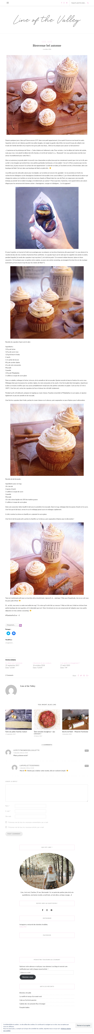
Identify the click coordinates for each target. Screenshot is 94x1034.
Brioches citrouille (25, 993)
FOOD (44, 41)
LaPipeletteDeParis (29, 765)
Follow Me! (23, 927)
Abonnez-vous (27, 977)
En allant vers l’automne (13, 663)
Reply (86, 750)
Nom (7, 806)
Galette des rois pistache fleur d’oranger (32, 1004)
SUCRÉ (49, 41)
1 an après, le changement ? (70, 663)
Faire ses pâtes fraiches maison (16, 732)
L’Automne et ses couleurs (42, 663)
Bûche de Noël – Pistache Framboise (75, 732)
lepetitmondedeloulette (26, 750)
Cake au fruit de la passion (27, 1000)
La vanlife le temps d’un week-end (30, 996)
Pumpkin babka (24, 1007)
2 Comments (9, 675)
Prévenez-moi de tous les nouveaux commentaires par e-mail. (28, 822)
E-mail (8, 811)
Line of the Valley (27, 686)
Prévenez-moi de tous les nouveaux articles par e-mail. (26, 827)
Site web (8, 816)
